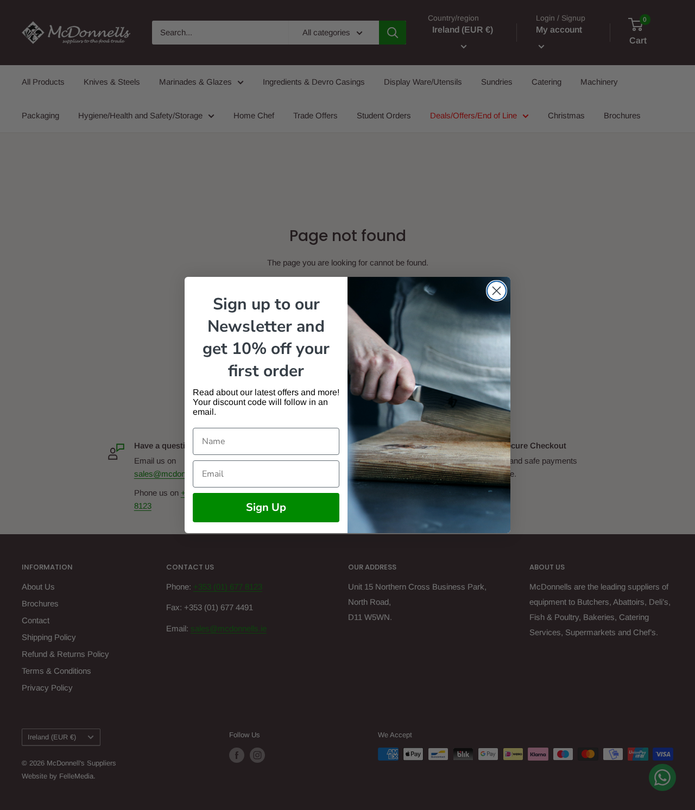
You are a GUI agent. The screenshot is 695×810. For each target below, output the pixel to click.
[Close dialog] (496, 290)
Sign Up (266, 507)
